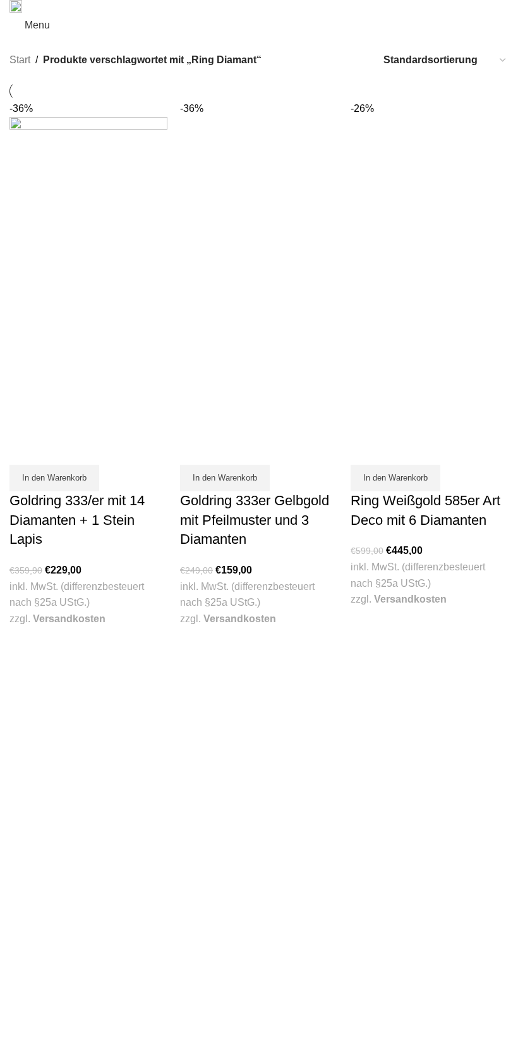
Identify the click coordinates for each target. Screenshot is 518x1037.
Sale (277, 708)
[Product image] (88, 353)
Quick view (25, 449)
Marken (283, 695)
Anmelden (29, 967)
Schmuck (286, 670)
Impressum (290, 979)
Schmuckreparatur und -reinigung (335, 821)
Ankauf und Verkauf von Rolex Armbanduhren (359, 809)
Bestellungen (35, 979)
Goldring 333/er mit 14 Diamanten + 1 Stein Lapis (77, 520)
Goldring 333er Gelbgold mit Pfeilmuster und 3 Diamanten (254, 520)
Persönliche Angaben (51, 991)
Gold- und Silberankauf (314, 796)
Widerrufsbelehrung (307, 1003)
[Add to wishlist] (57, 449)
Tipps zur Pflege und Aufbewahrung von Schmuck (367, 858)
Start (19, 59)
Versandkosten (69, 618)
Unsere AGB (293, 967)
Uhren (280, 683)
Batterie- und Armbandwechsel (329, 833)
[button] (54, 478)
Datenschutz (293, 991)
